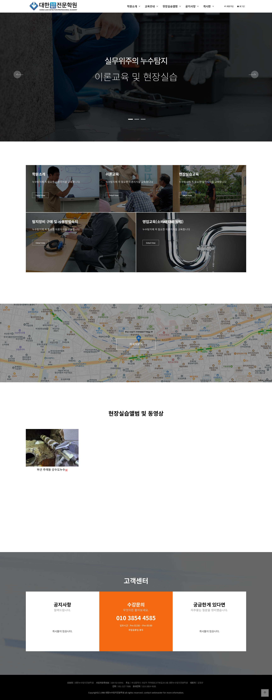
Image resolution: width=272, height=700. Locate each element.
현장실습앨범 (170, 6)
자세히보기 (136, 344)
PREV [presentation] (18, 75)
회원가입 (229, 6)
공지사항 (190, 6)
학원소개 (132, 6)
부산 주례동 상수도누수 (51, 469)
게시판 (207, 6)
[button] (130, 119)
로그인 (242, 6)
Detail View (40, 195)
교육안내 (150, 6)
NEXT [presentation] (253, 75)
